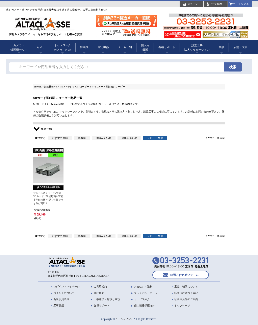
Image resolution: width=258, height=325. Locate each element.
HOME (38, 86)
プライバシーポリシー (147, 292)
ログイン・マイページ (66, 286)
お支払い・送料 (143, 286)
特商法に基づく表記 (186, 292)
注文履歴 (216, 3)
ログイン (192, 3)
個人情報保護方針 (144, 305)
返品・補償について (186, 286)
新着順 (82, 138)
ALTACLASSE (124, 319)
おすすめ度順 (60, 138)
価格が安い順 (103, 138)
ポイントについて (63, 292)
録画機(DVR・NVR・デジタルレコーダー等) (68, 86)
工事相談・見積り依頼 (107, 299)
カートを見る (241, 3)
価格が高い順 (129, 138)
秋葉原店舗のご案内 (186, 299)
